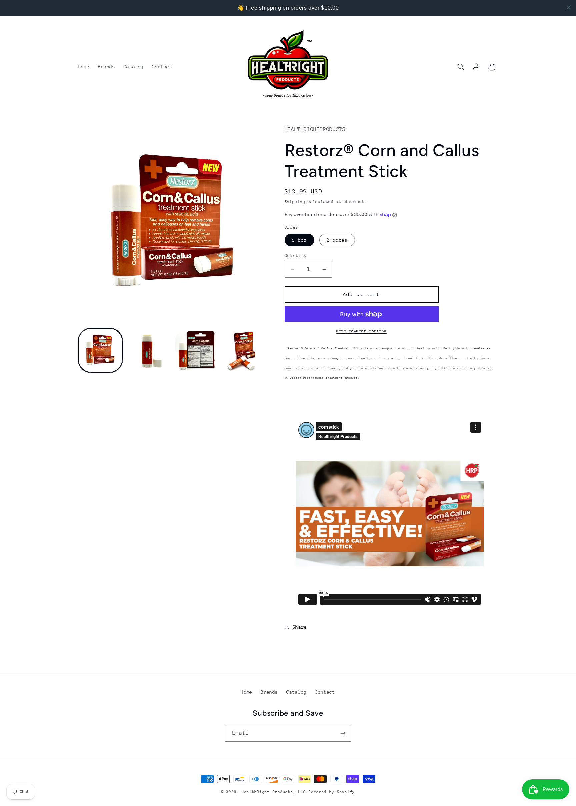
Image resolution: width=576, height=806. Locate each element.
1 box (299, 240)
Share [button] (300, 627)
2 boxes (337, 240)
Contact (325, 692)
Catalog (296, 692)
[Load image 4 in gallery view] (244, 350)
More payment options (361, 331)
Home (246, 692)
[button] (461, 67)
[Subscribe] (343, 733)
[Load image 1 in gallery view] (100, 350)
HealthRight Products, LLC (274, 792)
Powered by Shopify (332, 792)
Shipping (295, 201)
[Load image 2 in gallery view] (148, 350)
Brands (269, 692)
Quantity (296, 255)
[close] (569, 7)
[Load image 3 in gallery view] (196, 350)
